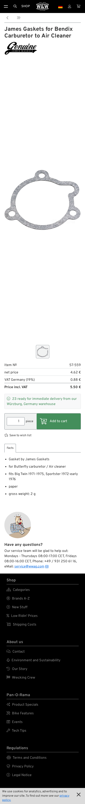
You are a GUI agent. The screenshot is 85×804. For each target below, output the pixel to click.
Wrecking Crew (21, 678)
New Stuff (17, 607)
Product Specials (22, 705)
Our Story (17, 669)
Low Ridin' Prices (22, 616)
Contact (16, 652)
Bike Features (20, 713)
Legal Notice (19, 775)
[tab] (10, 448)
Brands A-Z (18, 599)
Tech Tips (16, 731)
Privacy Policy (20, 766)
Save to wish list (20, 435)
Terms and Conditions (27, 758)
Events (15, 722)
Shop (25, 6)
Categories (18, 590)
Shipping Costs (21, 624)
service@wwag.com (29, 566)
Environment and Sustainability (33, 660)
